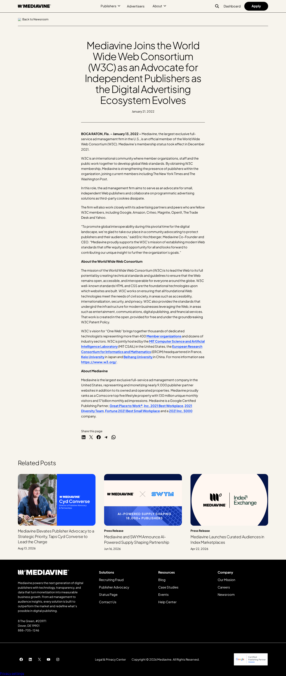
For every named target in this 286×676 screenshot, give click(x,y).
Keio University (92, 357)
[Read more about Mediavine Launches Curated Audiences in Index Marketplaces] (229, 512)
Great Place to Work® (126, 406)
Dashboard (232, 6)
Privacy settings (12, 673)
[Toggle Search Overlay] (217, 6)
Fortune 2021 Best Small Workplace (132, 411)
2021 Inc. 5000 (180, 411)
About (157, 6)
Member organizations (163, 336)
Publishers (108, 6)
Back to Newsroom (35, 19)
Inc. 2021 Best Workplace (163, 406)
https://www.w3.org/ (99, 362)
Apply (256, 6)
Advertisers (135, 6)
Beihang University (138, 357)
